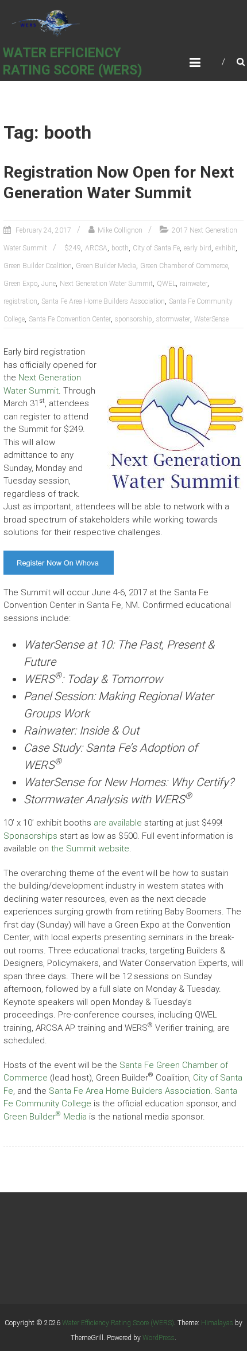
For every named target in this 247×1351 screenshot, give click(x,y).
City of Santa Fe (156, 248)
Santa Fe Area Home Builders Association (103, 301)
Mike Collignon (120, 230)
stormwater (173, 319)
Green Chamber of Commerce (184, 266)
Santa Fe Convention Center (70, 319)
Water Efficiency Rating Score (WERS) (118, 1323)
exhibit (225, 248)
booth (120, 248)
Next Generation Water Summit (106, 284)
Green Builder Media (106, 266)
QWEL (166, 284)
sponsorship (133, 319)
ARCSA (96, 248)
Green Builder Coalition (37, 266)
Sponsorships (30, 836)
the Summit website (90, 848)
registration (20, 301)
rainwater (193, 284)
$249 (72, 248)
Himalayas (217, 1323)
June (48, 284)
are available (118, 823)
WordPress (158, 1338)
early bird (197, 248)
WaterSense (211, 319)
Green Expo (20, 284)
